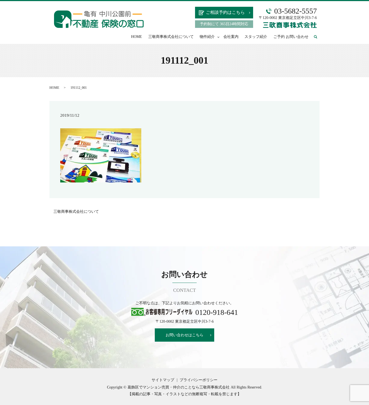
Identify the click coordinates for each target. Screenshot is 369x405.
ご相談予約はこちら (225, 12)
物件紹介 (207, 37)
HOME (136, 37)
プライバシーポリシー (198, 380)
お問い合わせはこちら (184, 335)
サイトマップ (163, 380)
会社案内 (231, 37)
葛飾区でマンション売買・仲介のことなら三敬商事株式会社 (179, 387)
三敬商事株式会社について (171, 37)
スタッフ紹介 (255, 37)
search (318, 37)
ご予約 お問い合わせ (290, 37)
